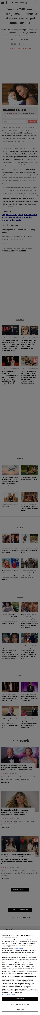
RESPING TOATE (20, 1009)
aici (13, 964)
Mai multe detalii (18, 948)
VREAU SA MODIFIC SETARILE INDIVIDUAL (20, 1004)
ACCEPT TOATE (20, 999)
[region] (20, 972)
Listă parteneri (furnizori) (9, 994)
